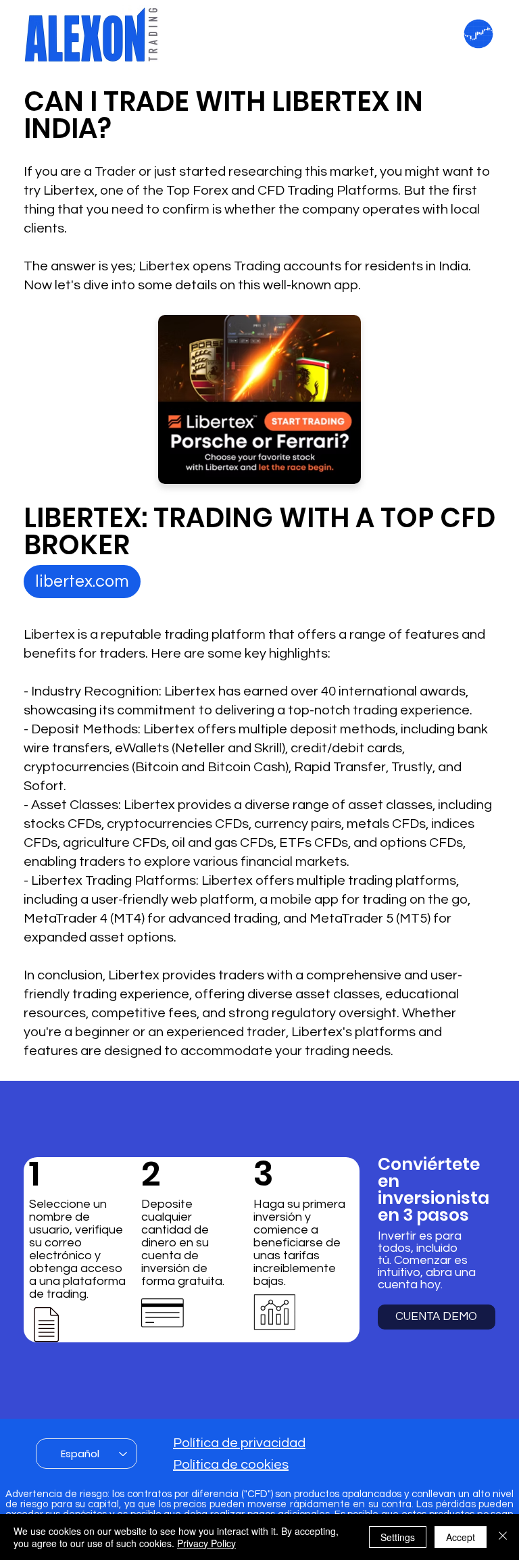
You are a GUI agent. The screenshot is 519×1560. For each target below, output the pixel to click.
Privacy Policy (206, 1543)
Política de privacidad (239, 1443)
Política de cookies (231, 1464)
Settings (397, 1537)
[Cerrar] (503, 1537)
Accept (460, 1537)
